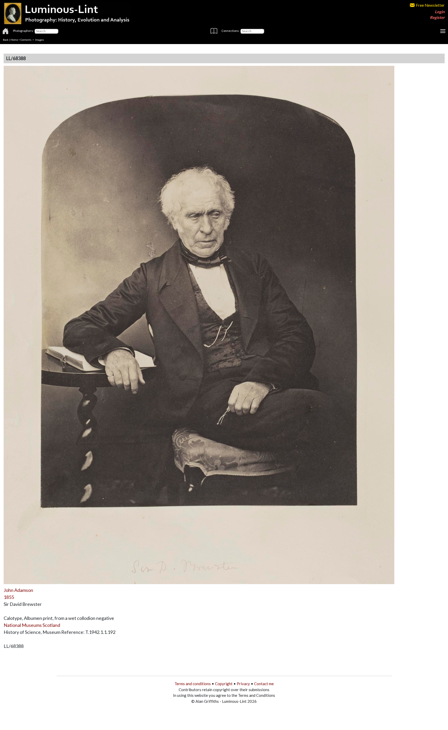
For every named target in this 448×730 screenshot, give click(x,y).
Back (6, 39)
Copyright (224, 683)
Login (440, 11)
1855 (9, 597)
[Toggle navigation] (443, 31)
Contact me (264, 683)
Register (437, 17)
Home (14, 39)
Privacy (243, 683)
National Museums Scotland (32, 625)
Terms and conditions (192, 683)
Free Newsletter (430, 5)
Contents (25, 39)
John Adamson (18, 590)
